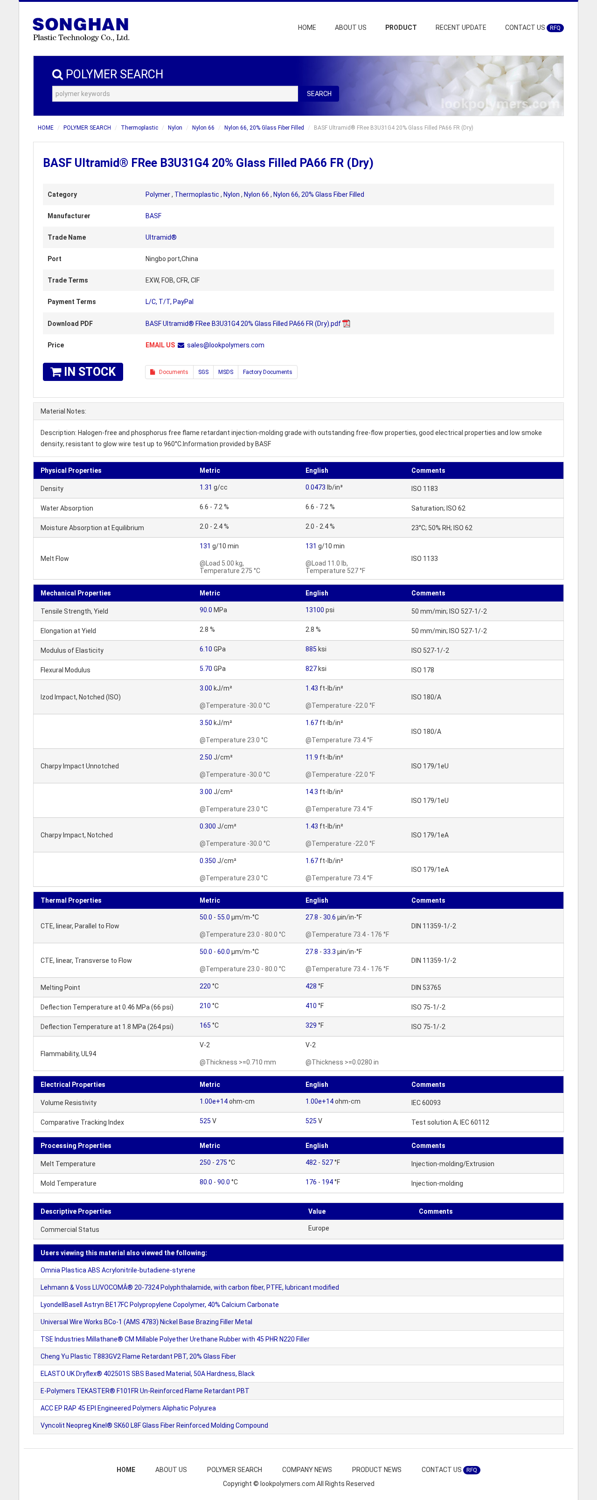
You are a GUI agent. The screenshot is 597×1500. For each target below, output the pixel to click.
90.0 (206, 610)
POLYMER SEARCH (87, 127)
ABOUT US (351, 27)
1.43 (311, 688)
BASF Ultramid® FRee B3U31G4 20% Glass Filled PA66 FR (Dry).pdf (243, 323)
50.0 (206, 917)
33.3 (329, 951)
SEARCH (319, 93)
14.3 (311, 791)
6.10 (206, 649)
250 (205, 1162)
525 (205, 1121)
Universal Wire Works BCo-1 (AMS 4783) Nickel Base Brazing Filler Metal (146, 1322)
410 (311, 1005)
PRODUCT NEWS (377, 1469)
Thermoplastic (139, 127)
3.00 (206, 688)
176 (311, 1182)
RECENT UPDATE (461, 27)
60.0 (223, 951)
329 (311, 1025)
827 (311, 668)
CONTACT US (533, 27)
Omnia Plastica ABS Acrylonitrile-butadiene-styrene (118, 1270)
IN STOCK (88, 372)
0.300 (208, 826)
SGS (203, 372)
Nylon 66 (203, 127)
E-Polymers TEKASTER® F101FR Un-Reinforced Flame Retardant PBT (145, 1391)
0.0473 (315, 487)
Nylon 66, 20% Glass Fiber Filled (264, 127)
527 (327, 1162)
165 (205, 1025)
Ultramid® (161, 237)
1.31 (206, 487)
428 (311, 986)
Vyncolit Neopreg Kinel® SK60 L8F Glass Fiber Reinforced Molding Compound (154, 1425)
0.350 (208, 860)
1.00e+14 (214, 1101)
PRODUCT (401, 27)
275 (221, 1162)
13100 (314, 610)
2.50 (206, 757)
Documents (171, 372)
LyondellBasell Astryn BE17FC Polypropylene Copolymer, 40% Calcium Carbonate (160, 1304)
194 (327, 1182)
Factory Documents (267, 372)
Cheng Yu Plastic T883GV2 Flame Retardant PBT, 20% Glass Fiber (138, 1356)
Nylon (175, 127)
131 (205, 546)
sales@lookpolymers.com (225, 345)
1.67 (311, 722)
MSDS (225, 372)
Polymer (158, 194)
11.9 (311, 757)
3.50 (206, 722)
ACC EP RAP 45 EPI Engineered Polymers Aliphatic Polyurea (128, 1408)
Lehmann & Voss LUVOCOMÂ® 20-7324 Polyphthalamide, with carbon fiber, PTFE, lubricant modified (190, 1287)
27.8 (311, 917)
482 (311, 1162)
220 (205, 986)
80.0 (206, 1182)
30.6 (329, 917)
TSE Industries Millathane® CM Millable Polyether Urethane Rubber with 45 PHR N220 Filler (175, 1339)
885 (311, 649)
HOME (307, 27)
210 (205, 1005)
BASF (153, 216)
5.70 (206, 668)
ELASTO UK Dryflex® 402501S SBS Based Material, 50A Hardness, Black (148, 1373)
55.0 (223, 917)
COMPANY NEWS (307, 1469)
